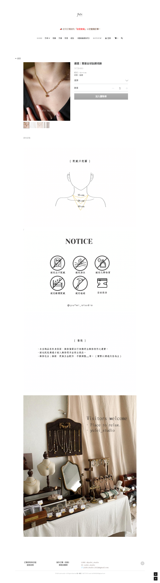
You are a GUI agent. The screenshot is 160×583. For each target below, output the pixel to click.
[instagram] (142, 563)
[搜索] (122, 38)
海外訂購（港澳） (63, 562)
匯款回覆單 (63, 565)
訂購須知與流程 (30, 562)
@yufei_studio (93, 562)
